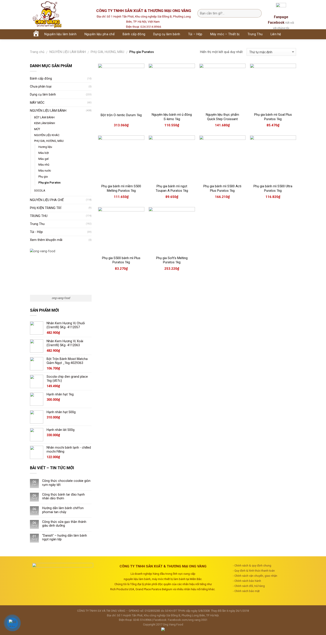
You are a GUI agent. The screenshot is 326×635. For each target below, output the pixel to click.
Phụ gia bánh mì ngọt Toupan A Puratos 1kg (172, 188)
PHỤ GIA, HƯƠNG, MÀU (107, 52)
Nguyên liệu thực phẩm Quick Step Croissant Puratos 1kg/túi (222, 119)
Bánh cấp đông (41, 78)
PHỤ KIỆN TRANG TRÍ (45, 208)
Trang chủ (37, 52)
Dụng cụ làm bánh (43, 94)
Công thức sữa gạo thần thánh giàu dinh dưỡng (64, 524)
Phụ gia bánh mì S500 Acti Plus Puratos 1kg (222, 188)
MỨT (37, 129)
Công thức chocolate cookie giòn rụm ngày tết (66, 483)
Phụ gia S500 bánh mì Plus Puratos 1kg (121, 260)
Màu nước (44, 170)
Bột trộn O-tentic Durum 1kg (121, 115)
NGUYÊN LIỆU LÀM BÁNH (67, 52)
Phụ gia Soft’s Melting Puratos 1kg (172, 260)
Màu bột (43, 152)
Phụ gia (43, 176)
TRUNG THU (38, 216)
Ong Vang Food (173, 624)
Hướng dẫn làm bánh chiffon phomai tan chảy (63, 510)
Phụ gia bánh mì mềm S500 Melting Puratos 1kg (121, 188)
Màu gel (43, 158)
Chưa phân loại (40, 86)
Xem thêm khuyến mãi (46, 240)
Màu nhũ (43, 164)
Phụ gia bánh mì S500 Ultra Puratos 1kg (272, 188)
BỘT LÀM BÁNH (44, 117)
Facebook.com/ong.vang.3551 (187, 619)
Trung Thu (37, 224)
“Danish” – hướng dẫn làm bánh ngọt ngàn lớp (64, 537)
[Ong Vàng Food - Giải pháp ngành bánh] (59, 14)
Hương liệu (45, 146)
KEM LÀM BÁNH (44, 123)
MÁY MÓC (37, 103)
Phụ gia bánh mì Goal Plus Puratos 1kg (273, 117)
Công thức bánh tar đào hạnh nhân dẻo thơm (63, 496)
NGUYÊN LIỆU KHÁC (46, 135)
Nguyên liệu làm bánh (60, 34)
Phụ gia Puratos (49, 182)
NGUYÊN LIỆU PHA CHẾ (47, 200)
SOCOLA (39, 190)
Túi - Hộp (36, 232)
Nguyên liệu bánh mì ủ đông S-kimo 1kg (172, 117)
